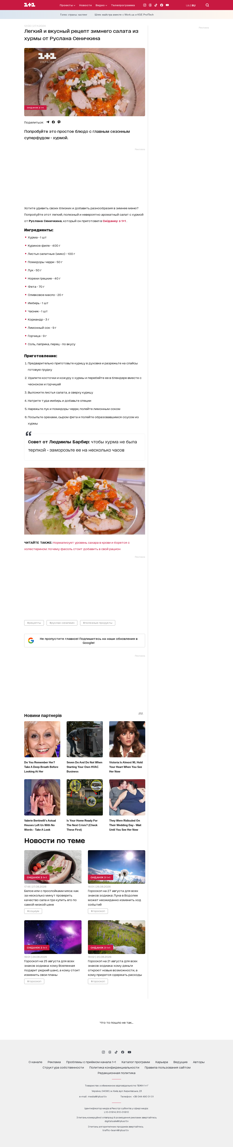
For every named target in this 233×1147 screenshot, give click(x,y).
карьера (161, 1061)
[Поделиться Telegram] (47, 122)
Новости (85, 5)
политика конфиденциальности (114, 1067)
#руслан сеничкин (62, 622)
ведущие (180, 1061)
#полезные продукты (97, 622)
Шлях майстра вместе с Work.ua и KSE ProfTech (124, 14)
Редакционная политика (116, 1072)
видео (100, 5)
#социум (33, 910)
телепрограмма (123, 5)
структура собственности (63, 1067)
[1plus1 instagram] (103, 1052)
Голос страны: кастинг (73, 14)
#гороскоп (98, 910)
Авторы (199, 1061)
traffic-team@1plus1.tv (115, 1130)
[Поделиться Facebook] (53, 122)
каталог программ (136, 1061)
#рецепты (34, 622)
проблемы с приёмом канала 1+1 (91, 1061)
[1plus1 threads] (109, 1052)
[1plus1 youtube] (129, 1052)
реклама (54, 1061)
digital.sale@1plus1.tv (117, 1121)
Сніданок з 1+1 (35, 107)
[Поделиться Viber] (59, 122)
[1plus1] (29, 5)
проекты (67, 5)
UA (188, 5)
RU (194, 5)
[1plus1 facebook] (122, 1052)
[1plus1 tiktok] (116, 1052)
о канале (35, 1061)
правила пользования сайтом (168, 1067)
